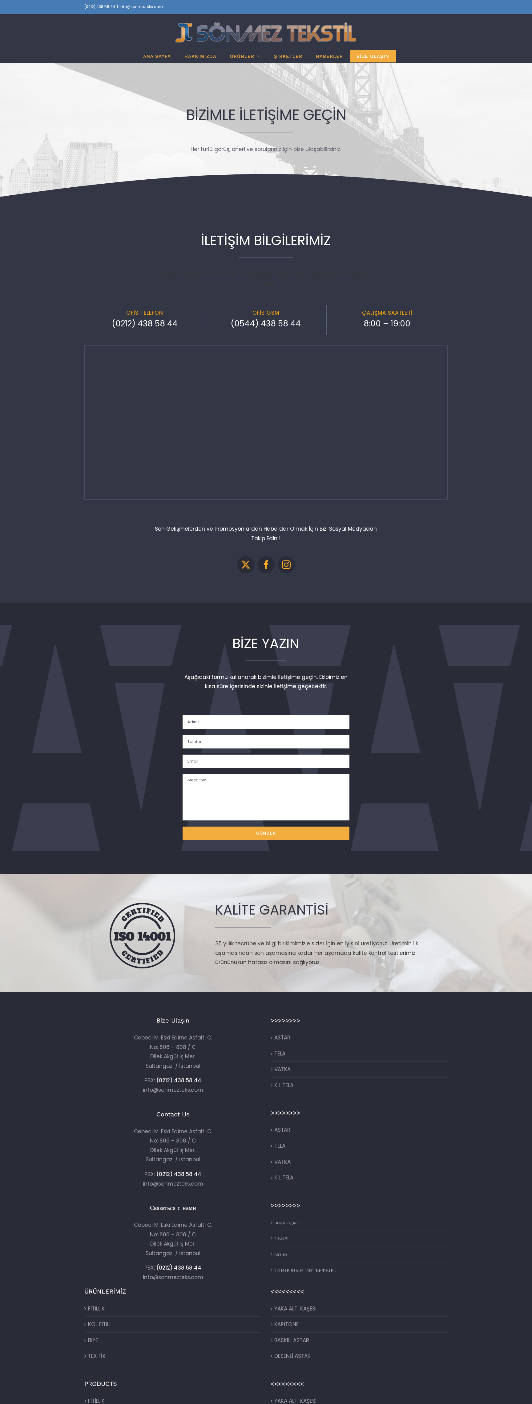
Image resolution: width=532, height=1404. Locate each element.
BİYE (93, 1340)
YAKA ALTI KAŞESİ (295, 1308)
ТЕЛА (281, 1238)
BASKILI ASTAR (291, 1340)
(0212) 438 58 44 (99, 6)
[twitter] (245, 564)
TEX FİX (97, 1356)
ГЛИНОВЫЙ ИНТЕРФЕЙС (305, 1270)
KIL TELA (283, 1085)
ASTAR (282, 1037)
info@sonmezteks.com (141, 6)
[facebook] (266, 564)
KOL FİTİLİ (99, 1324)
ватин (280, 1254)
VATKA (282, 1069)
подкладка (286, 1222)
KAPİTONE (286, 1324)
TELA (279, 1053)
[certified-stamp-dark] (142, 905)
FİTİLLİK (96, 1308)
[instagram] (286, 564)
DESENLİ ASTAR (292, 1356)
